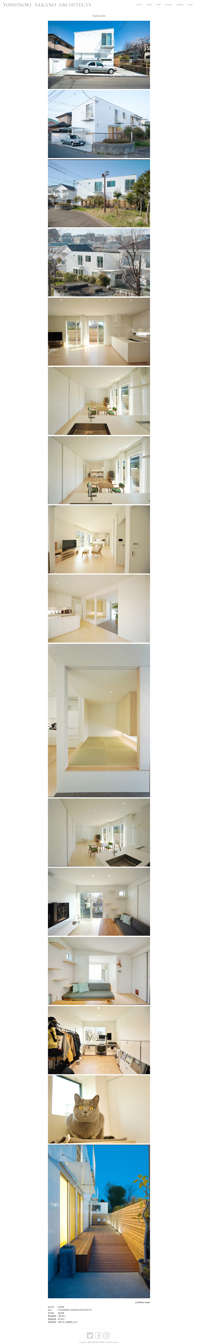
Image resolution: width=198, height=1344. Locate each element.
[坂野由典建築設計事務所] (47, 6)
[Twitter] (91, 1334)
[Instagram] (107, 1334)
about (149, 4)
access (168, 4)
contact (180, 4)
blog (190, 4)
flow (159, 4)
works (139, 4)
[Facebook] (99, 1334)
